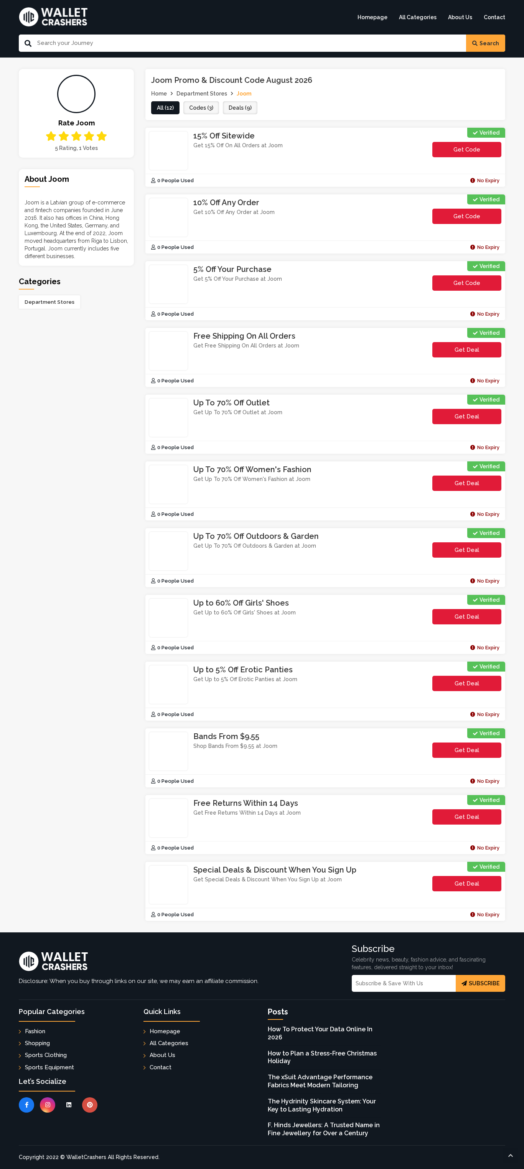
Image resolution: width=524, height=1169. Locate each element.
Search (489, 43)
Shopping (37, 1043)
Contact (494, 17)
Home (159, 94)
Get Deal (467, 349)
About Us (460, 17)
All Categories (418, 17)
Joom (244, 94)
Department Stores (49, 302)
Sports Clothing (46, 1055)
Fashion (35, 1031)
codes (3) (201, 108)
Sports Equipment (49, 1067)
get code (475, 151)
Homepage (372, 17)
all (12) (165, 108)
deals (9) (240, 108)
